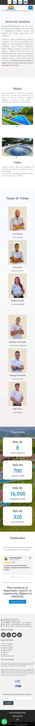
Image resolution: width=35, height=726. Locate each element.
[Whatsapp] (20, 2)
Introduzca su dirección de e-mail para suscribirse (17, 694)
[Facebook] (3, 634)
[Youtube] (14, 634)
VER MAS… (23, 666)
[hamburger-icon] (30, 7)
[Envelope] (26, 2)
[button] (4, 116)
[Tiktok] (19, 634)
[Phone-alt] (15, 2)
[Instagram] (8, 634)
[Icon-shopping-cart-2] (9, 2)
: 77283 (17, 686)
